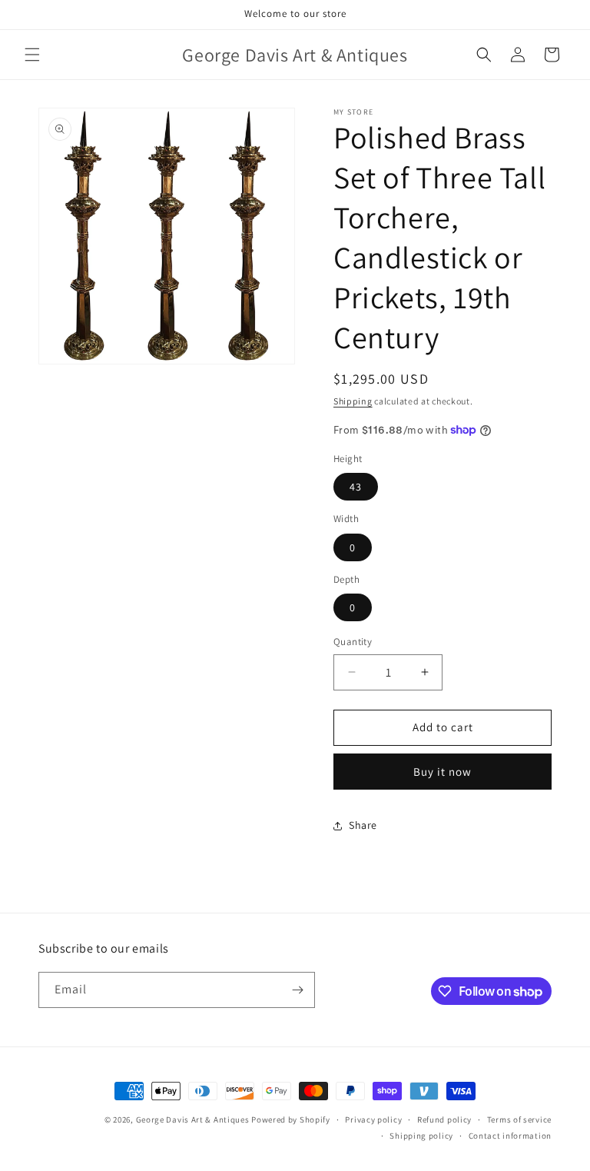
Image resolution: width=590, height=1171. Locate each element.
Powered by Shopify (290, 1119)
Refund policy (444, 1119)
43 (356, 487)
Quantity (352, 641)
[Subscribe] (297, 990)
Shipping (353, 401)
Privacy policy (373, 1119)
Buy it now (442, 771)
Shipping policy (421, 1135)
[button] (32, 55)
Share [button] (363, 825)
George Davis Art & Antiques (193, 1119)
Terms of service (519, 1119)
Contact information (510, 1135)
